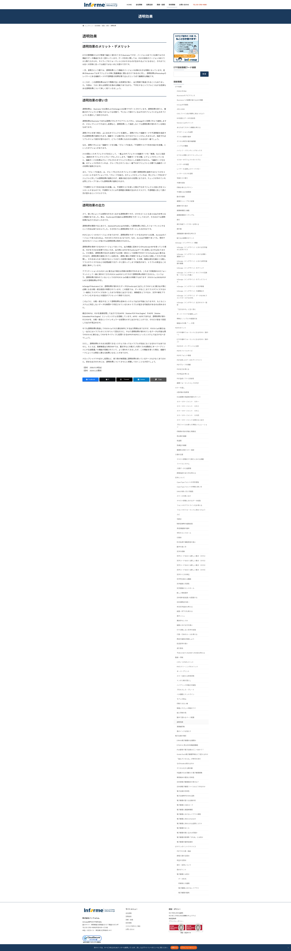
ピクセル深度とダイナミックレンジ (189, 155)
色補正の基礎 (181, 445)
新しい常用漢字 (182, 593)
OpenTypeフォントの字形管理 (188, 482)
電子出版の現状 (180, 736)
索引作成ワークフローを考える (188, 224)
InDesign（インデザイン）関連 (186, 243)
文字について (180, 478)
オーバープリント (183, 671)
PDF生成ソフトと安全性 (185, 378)
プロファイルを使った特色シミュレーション (192, 426)
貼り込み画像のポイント (185, 238)
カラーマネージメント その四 (188, 415)
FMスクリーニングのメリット (187, 667)
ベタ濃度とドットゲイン (185, 694)
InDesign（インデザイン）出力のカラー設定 (192, 303)
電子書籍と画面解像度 (185, 810)
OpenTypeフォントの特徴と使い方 (189, 487)
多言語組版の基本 (183, 528)
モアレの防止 (181, 699)
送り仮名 (180, 648)
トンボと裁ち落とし (184, 680)
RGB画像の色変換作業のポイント (189, 397)
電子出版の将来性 (183, 791)
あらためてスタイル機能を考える (189, 127)
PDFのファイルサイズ (184, 351)
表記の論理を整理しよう (185, 639)
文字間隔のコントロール (185, 588)
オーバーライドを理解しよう (187, 314)
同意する (175, 947)
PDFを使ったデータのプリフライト (189, 360)
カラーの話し (180, 388)
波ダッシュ (181, 616)
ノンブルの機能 (182, 146)
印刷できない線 (182, 703)
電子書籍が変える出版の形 (186, 800)
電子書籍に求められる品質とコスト (189, 823)
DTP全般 (178, 86)
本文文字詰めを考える (185, 607)
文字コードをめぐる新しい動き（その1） (191, 556)
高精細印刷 (181, 727)
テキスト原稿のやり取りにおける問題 (190, 459)
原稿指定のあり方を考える (186, 473)
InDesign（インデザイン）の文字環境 (190, 286)
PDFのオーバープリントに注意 (188, 346)
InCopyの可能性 (182, 105)
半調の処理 (181, 183)
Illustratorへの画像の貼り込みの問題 (190, 100)
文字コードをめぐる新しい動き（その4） (191, 570)
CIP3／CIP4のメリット (185, 662)
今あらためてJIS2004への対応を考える (191, 653)
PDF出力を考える (183, 369)
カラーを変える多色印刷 (185, 676)
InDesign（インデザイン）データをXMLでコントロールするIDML (192, 297)
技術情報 (178, 81)
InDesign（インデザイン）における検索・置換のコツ (192, 255)
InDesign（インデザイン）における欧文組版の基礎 (192, 262)
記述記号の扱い (182, 643)
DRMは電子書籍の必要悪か (186, 740)
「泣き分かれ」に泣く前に (186, 309)
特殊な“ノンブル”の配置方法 (187, 318)
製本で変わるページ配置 (185, 717)
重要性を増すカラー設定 (185, 450)
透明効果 (180, 722)
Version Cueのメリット (185, 123)
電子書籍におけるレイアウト (188, 888)
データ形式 (182, 879)
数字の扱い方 (181, 547)
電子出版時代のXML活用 (185, 796)
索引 (178, 220)
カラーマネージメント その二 (188, 411)
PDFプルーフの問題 (184, 365)
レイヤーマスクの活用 (185, 173)
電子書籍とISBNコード (185, 805)
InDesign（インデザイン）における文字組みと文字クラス (192, 248)
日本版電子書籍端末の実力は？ (188, 782)
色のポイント (181, 869)
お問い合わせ (130, 929)
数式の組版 (181, 197)
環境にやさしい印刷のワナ (186, 708)
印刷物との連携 (183, 883)
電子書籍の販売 (183, 893)
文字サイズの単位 (183, 574)
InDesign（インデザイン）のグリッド (190, 268)
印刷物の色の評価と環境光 (186, 431)
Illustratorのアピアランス (186, 95)
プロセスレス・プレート (185, 690)
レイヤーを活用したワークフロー (189, 169)
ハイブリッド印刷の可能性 (186, 685)
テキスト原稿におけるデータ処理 (189, 501)
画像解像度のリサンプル (185, 215)
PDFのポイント (180, 328)
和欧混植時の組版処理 (185, 524)
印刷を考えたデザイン (185, 187)
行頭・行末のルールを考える (187, 634)
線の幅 (179, 229)
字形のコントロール (184, 533)
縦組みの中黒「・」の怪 (185, 323)
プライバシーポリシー (176, 921)
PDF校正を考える (183, 374)
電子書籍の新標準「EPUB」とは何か (190, 837)
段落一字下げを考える (185, 611)
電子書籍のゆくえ (183, 828)
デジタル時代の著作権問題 (186, 141)
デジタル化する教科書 (185, 768)
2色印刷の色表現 (183, 392)
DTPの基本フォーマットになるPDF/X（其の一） (192, 333)
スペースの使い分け (184, 496)
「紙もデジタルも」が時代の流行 (189, 759)
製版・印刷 (179, 657)
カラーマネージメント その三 (188, 406)
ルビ (178, 514)
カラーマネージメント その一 (188, 401)
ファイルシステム (183, 464)
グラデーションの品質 (185, 132)
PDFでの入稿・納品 (184, 851)
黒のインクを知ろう (184, 731)
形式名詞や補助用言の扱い (186, 542)
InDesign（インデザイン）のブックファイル (192, 280)
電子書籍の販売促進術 (185, 842)
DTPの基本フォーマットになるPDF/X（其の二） (192, 340)
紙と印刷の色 (181, 713)
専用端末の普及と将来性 (185, 777)
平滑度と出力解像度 (184, 192)
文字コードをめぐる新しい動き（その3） (191, 565)
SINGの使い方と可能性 (185, 491)
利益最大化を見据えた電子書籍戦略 (189, 773)
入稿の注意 (179, 454)
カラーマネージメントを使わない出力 (190, 420)
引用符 (179, 537)
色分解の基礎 (181, 436)
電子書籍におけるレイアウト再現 (189, 814)
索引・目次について (184, 865)
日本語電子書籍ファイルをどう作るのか (191, 787)
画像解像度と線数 (183, 210)
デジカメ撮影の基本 (184, 137)
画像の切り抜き (182, 206)
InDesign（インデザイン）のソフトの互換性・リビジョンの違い (192, 274)
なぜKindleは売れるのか (185, 763)
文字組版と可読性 (183, 584)
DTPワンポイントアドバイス (185, 846)
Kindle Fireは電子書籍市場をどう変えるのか (192, 754)
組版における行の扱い (185, 625)
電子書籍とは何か (183, 874)
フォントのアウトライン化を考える (189, 505)
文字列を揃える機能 (184, 579)
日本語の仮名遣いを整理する (187, 597)
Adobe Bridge (182, 91)
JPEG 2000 (181, 109)
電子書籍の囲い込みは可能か (187, 833)
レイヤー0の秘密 (183, 164)
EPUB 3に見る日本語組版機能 (187, 745)
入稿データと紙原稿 (184, 468)
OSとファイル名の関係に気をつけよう (190, 114)
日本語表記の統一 (183, 602)
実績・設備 (129, 920)
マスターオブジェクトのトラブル (189, 160)
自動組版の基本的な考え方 (186, 233)
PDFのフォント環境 (184, 355)
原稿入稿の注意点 (183, 856)
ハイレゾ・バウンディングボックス (189, 150)
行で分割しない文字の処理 (186, 630)
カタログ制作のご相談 (133, 926)
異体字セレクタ (182, 620)
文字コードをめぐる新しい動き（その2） (191, 561)
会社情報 (129, 913)
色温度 (179, 441)
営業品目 (129, 916)
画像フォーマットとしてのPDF (188, 383)
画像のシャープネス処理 (185, 201)
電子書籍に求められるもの (186, 819)
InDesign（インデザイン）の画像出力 (190, 291)
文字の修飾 (181, 551)
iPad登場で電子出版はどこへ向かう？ (190, 750)
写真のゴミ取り (182, 178)
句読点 (179, 519)
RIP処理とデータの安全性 (186, 118)
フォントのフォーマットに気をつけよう (191, 510)
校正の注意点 (181, 860)
